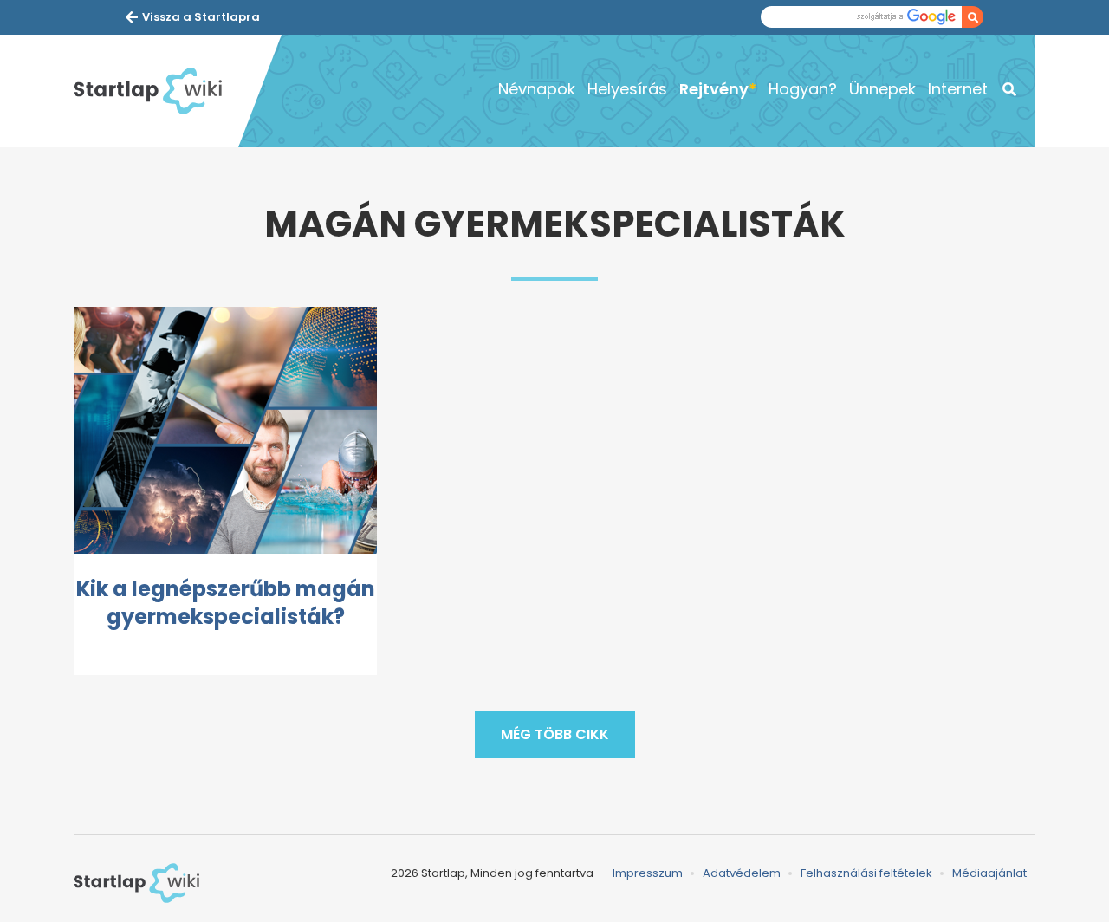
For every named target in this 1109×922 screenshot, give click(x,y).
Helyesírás (627, 89)
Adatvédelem (742, 873)
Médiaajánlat (989, 873)
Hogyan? (803, 89)
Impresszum (648, 873)
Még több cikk (555, 734)
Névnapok (536, 89)
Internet (958, 89)
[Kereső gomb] (972, 17)
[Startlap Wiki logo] (136, 883)
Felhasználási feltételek (866, 873)
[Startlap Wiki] (156, 91)
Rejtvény (714, 89)
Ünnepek (882, 89)
